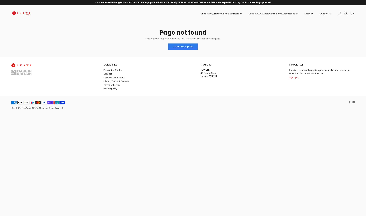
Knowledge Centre (113, 70)
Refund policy (110, 88)
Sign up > (293, 77)
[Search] (346, 13)
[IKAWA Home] (21, 13)
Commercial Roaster (114, 77)
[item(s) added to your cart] (352, 13)
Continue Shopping (183, 46)
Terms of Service (112, 85)
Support (324, 13)
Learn (307, 13)
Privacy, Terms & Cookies (116, 81)
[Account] (339, 13)
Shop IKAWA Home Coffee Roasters (220, 13)
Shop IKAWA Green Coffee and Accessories (272, 13)
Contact (108, 73)
